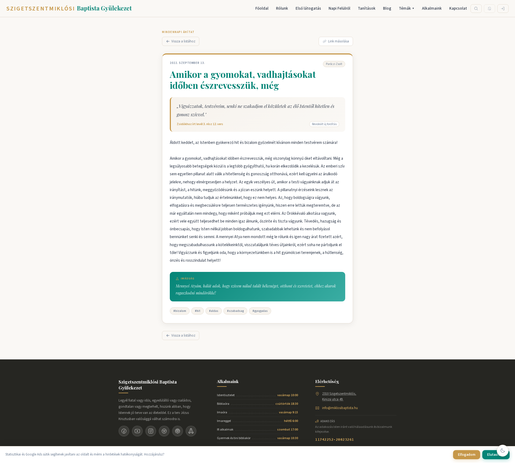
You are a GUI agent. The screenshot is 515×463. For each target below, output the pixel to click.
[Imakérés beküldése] (191, 431)
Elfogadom (466, 454)
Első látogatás (308, 8)
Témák (406, 8)
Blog (387, 8)
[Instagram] (150, 431)
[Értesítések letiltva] (489, 8)
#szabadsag (235, 311)
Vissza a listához (183, 41)
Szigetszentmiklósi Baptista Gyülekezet (148, 385)
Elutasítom (496, 454)
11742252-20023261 (334, 440)
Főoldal (261, 8)
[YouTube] (137, 431)
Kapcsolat (458, 8)
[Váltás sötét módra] (503, 451)
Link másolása (338, 41)
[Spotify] (164, 431)
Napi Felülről (339, 8)
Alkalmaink (432, 8)
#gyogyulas (260, 311)
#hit (197, 311)
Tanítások (367, 8)
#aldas (213, 311)
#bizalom (179, 311)
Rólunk (282, 8)
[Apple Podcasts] (177, 431)
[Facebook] (124, 431)
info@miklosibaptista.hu (340, 408)
